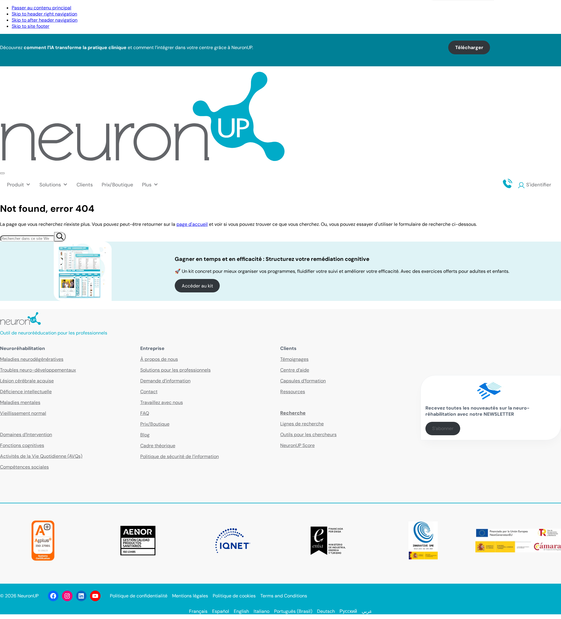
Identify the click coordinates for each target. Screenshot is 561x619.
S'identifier (538, 184)
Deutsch (326, 611)
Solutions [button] (50, 184)
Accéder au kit (197, 286)
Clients (85, 184)
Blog (145, 435)
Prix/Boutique (117, 184)
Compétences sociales (24, 467)
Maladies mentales (20, 402)
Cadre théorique (157, 446)
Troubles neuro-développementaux (38, 370)
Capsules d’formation (303, 381)
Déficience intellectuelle (26, 392)
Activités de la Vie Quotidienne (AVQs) (41, 456)
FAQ (144, 413)
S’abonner (442, 428)
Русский (348, 611)
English (241, 611)
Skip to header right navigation (44, 14)
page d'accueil (192, 224)
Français (198, 611)
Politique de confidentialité (138, 596)
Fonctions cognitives (22, 445)
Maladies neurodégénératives (31, 359)
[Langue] (554, 10)
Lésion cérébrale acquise (27, 381)
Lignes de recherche (302, 424)
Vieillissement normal (23, 413)
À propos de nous (159, 359)
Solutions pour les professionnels (175, 370)
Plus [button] (147, 184)
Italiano (261, 611)
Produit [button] (15, 184)
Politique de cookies (234, 596)
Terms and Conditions (283, 596)
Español (220, 611)
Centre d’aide (294, 370)
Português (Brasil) (293, 611)
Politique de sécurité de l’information (179, 456)
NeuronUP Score (297, 445)
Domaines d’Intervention (26, 434)
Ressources (292, 392)
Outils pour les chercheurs (308, 434)
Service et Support (514, 10)
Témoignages (294, 359)
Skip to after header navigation (44, 20)
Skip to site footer (30, 26)
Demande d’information (165, 381)
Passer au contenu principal (41, 8)
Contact (473, 10)
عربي (367, 611)
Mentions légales (190, 596)
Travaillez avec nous (161, 402)
